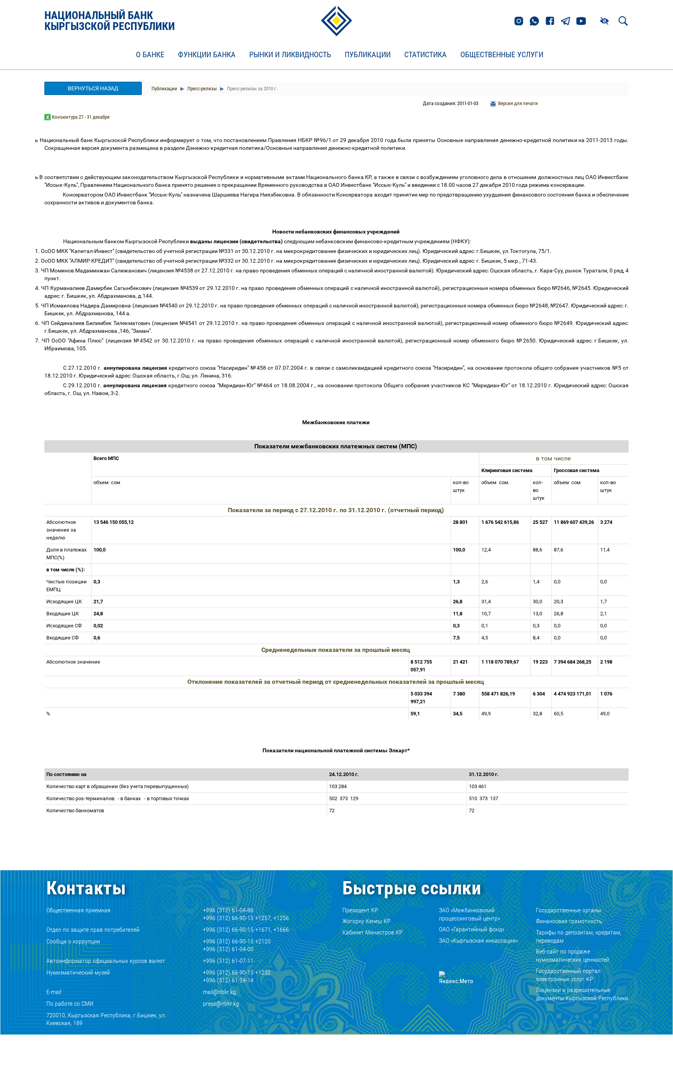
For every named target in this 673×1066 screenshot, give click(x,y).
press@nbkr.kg (221, 1003)
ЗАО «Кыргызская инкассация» (478, 940)
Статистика (425, 55)
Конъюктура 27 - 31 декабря (80, 117)
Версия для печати (518, 103)
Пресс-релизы (201, 88)
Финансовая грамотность (569, 921)
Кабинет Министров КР (372, 932)
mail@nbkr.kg (219, 992)
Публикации (368, 55)
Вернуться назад (93, 88)
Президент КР (360, 910)
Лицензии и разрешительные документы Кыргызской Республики (582, 994)
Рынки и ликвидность (290, 55)
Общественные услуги (501, 55)
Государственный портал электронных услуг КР (568, 975)
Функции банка (207, 55)
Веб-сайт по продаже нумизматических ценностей (572, 955)
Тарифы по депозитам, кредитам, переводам (578, 936)
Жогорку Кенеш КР (366, 921)
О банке (150, 55)
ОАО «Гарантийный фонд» (471, 929)
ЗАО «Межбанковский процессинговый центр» (469, 914)
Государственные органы (568, 910)
